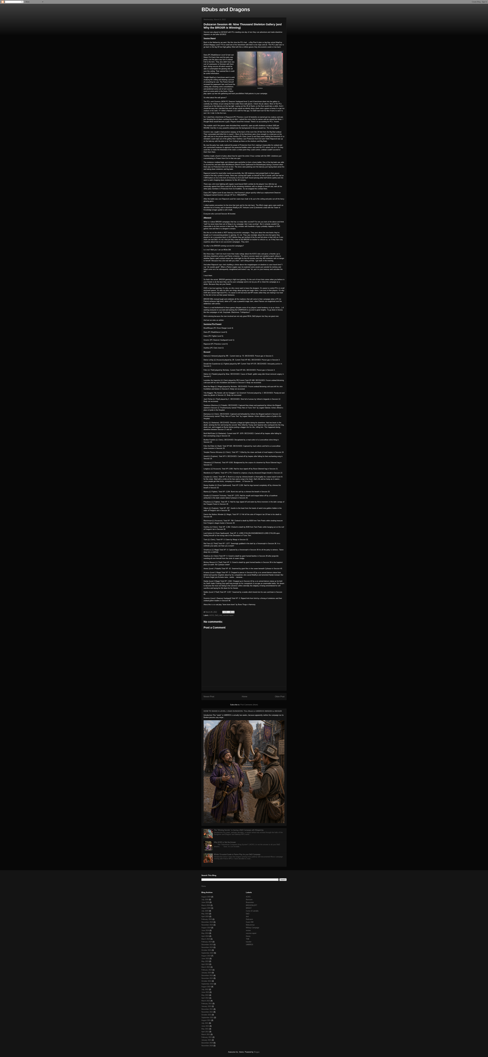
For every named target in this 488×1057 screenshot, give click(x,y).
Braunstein (250, 902)
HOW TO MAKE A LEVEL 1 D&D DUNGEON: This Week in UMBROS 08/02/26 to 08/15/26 (243, 711)
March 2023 (205, 967)
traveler (248, 942)
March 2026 (205, 905)
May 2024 (205, 933)
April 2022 (205, 998)
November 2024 (207, 925)
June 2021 (205, 1026)
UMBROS (249, 945)
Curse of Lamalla (252, 911)
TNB (247, 939)
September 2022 (207, 984)
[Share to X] (228, 612)
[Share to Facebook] (231, 612)
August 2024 (206, 928)
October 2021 (206, 1015)
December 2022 (207, 975)
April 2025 (205, 916)
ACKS (211, 615)
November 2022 (207, 978)
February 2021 (206, 1037)
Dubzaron (249, 919)
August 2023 (206, 956)
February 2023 (206, 970)
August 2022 (206, 987)
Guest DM (249, 922)
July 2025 (205, 911)
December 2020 (207, 1043)
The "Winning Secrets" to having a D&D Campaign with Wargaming (238, 830)
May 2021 (205, 1029)
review (248, 930)
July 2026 (205, 900)
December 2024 (207, 922)
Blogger (256, 1052)
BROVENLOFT (251, 905)
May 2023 (205, 961)
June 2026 (205, 902)
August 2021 (206, 1020)
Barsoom (249, 900)
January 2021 (206, 1040)
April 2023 (205, 964)
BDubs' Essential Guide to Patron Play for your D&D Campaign (237, 854)
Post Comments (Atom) (249, 705)
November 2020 (207, 1046)
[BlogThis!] (226, 612)
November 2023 (207, 947)
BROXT (249, 908)
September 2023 (207, 953)
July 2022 (205, 989)
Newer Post (209, 696)
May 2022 (205, 995)
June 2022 (205, 992)
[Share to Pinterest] (233, 612)
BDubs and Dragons (226, 9)
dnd (220, 615)
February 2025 (206, 919)
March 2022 (205, 1001)
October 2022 (206, 981)
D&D (216, 615)
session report (228, 615)
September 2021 (207, 1017)
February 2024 (206, 942)
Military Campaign (252, 928)
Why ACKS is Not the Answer (225, 842)
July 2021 (205, 1023)
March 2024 (205, 939)
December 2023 (207, 945)
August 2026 (206, 897)
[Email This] (223, 612)
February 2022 (206, 1003)
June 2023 (205, 958)
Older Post (279, 696)
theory (248, 936)
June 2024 (205, 930)
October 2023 (206, 950)
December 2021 (207, 1009)
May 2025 (205, 914)
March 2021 (205, 1034)
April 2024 (205, 936)
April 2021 (205, 1032)
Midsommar (250, 925)
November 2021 (207, 1012)
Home (244, 696)
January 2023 (206, 973)
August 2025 (206, 908)
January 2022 (206, 1006)
